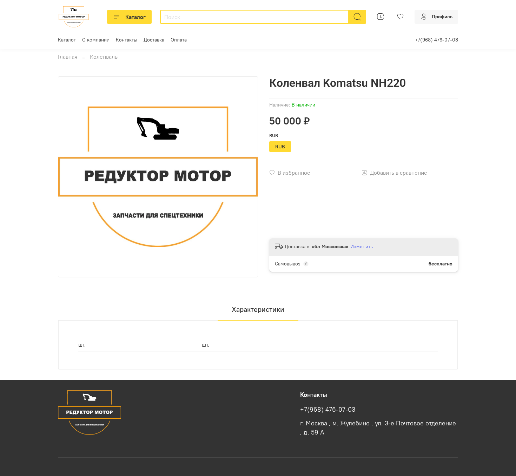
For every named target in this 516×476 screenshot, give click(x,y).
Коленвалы (104, 56)
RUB (273, 135)
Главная (67, 56)
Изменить (361, 246)
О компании (96, 40)
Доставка (154, 40)
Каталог (135, 16)
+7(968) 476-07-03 (436, 40)
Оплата (179, 40)
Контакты (126, 40)
